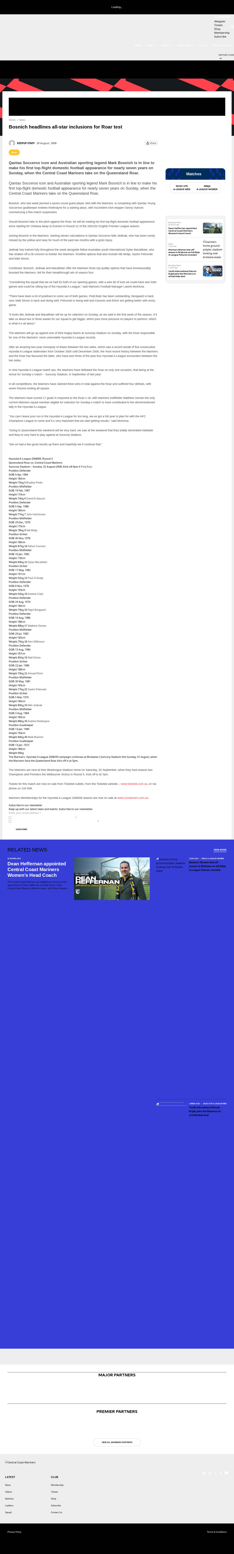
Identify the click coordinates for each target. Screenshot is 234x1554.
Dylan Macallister (35, 562)
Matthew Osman (35, 625)
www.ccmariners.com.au (132, 798)
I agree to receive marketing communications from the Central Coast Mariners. (56, 821)
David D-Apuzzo (34, 498)
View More (220, 849)
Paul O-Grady (33, 578)
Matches (9, 1498)
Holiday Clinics (222, 45)
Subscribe (21, 829)
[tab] (181, 187)
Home (12, 119)
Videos (165, 45)
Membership (57, 1485)
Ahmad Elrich (33, 673)
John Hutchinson (35, 514)
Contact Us (56, 1512)
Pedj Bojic (85, 466)
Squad (8, 1512)
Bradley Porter (33, 482)
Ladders (9, 1505)
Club (202, 45)
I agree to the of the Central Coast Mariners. (45, 817)
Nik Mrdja (30, 530)
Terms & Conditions (217, 1532)
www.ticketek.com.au (134, 784)
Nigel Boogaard (35, 609)
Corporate (184, 45)
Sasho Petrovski (35, 689)
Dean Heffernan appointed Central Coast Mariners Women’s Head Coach (182, 231)
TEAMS (149, 45)
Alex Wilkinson (34, 641)
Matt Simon (32, 657)
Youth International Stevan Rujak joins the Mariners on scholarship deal (182, 274)
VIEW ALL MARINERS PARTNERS (117, 1442)
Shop (53, 1498)
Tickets (54, 1492)
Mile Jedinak (33, 705)
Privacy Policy (35, 817)
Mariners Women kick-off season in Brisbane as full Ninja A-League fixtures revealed (184, 252)
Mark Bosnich (33, 737)
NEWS (138, 45)
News (22, 119)
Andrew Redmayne (37, 721)
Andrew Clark (33, 594)
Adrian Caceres (34, 546)
